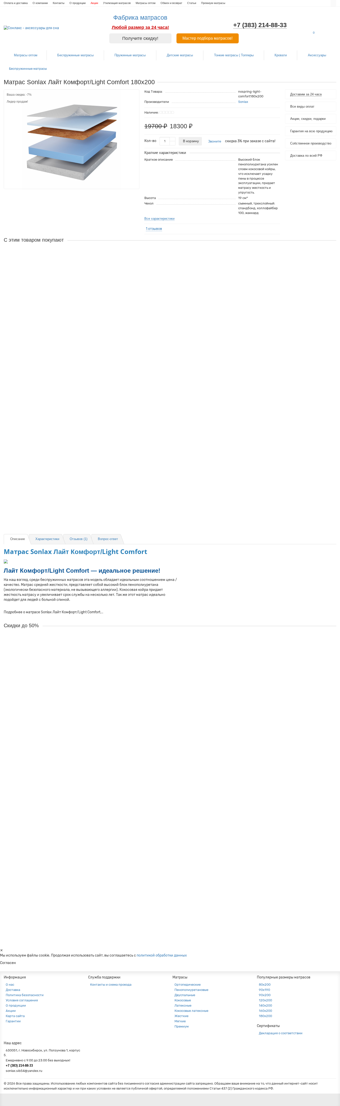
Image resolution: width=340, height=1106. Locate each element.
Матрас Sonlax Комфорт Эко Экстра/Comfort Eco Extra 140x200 (56, 834)
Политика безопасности (25, 995)
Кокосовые (182, 1000)
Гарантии (13, 1021)
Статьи (191, 2)
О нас (10, 984)
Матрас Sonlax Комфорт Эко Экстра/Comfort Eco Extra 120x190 (56, 645)
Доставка (13, 990)
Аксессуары (317, 55)
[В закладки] (133, 94)
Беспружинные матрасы (75, 55)
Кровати (281, 55)
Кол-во (150, 141)
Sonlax (243, 102)
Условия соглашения (22, 1000)
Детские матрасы (180, 55)
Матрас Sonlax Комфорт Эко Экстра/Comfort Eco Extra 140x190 (56, 771)
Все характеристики (159, 218)
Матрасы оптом (146, 2)
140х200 (265, 1005)
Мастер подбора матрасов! (207, 38)
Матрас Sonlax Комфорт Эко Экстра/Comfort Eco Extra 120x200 (56, 708)
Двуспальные (184, 995)
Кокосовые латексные (191, 1011)
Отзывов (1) (78, 539)
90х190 (264, 990)
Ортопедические (187, 984)
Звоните (214, 141)
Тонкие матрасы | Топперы (234, 55)
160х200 (265, 1011)
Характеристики (47, 539)
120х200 (265, 1000)
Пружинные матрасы (130, 55)
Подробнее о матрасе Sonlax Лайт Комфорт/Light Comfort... (53, 612)
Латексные (182, 1005)
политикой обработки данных (162, 955)
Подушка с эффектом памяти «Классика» (38, 479)
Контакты (58, 2)
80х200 (265, 984)
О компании (40, 2)
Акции (94, 2)
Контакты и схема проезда (110, 984)
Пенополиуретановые (191, 990)
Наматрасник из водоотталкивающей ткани (39, 259)
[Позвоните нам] (330, 562)
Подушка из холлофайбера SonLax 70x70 (38, 322)
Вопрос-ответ (108, 539)
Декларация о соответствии (280, 1033)
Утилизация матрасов (117, 2)
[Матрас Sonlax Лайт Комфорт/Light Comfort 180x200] (71, 139)
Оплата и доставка (16, 2)
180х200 (265, 1016)
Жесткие (181, 1016)
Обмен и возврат (171, 2)
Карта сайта (15, 1016)
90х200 (265, 995)
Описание (17, 539)
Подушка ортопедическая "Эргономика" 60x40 (42, 416)
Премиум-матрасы (213, 2)
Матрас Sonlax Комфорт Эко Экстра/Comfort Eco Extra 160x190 (56, 898)
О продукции (77, 2)
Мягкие (180, 1021)
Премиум (181, 1026)
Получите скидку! (140, 38)
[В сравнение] (133, 101)
